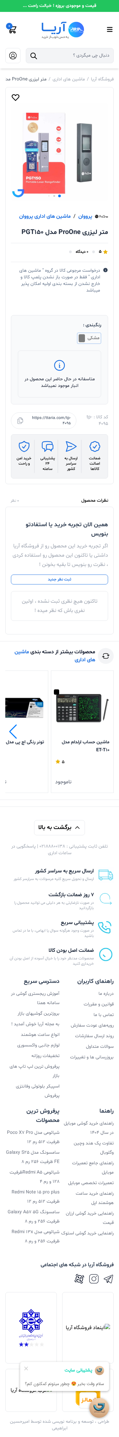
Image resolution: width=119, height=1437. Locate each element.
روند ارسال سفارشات (94, 1036)
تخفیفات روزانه (45, 1056)
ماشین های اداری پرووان (45, 216)
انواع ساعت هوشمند (40, 1035)
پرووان (85, 216)
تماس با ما (104, 1015)
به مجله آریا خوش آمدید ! (35, 1024)
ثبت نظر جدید (59, 579)
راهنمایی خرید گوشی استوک (87, 1233)
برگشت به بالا (54, 827)
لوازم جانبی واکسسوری (38, 1045)
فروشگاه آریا (102, 79)
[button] (59, 196)
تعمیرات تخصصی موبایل (91, 1183)
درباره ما (106, 994)
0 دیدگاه (82, 252)
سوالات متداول (100, 1046)
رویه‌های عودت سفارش (92, 1025)
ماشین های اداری (69, 79)
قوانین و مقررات (99, 1004)
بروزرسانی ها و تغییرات (92, 1057)
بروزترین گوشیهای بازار (39, 1013)
